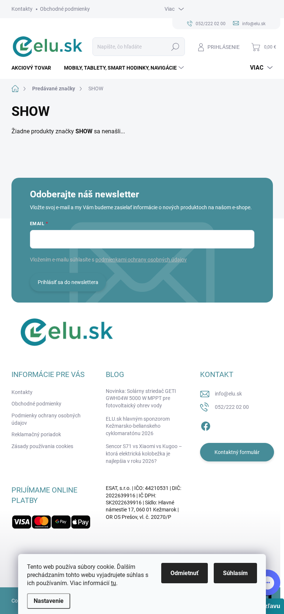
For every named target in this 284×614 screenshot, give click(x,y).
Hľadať (175, 47)
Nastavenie (49, 600)
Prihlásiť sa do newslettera (68, 282)
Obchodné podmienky (65, 9)
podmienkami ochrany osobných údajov (141, 260)
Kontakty (22, 9)
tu (113, 583)
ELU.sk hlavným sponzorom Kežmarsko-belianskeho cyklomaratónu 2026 (138, 426)
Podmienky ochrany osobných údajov (46, 419)
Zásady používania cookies (42, 446)
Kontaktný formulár (237, 452)
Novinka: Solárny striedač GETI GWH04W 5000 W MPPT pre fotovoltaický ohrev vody (141, 398)
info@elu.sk (228, 394)
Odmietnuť (184, 573)
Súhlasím (235, 573)
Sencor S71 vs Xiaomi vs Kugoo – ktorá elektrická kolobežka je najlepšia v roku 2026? (144, 453)
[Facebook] (205, 424)
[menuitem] (34, 68)
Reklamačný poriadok (36, 434)
